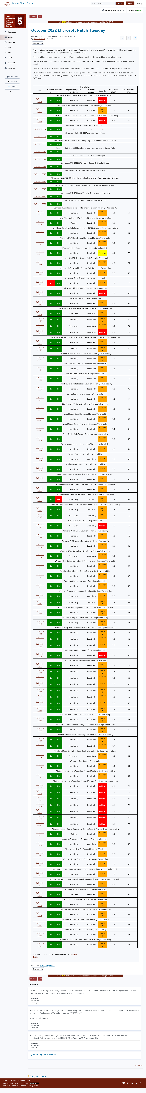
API (22, 1083)
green (139, 10)
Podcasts (11, 42)
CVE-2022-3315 (40, 174)
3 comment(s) (38, 43)
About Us (11, 68)
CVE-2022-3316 (40, 181)
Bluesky (14, 86)
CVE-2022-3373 (40, 204)
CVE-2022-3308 (40, 144)
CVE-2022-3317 (40, 189)
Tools (10, 57)
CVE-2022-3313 (40, 167)
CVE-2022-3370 (40, 196)
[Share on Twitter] (135, 38)
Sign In (130, 3)
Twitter (36, 957)
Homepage (12, 32)
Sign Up (139, 3)
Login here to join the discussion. (44, 1054)
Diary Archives (38, 1076)
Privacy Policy (33, 1086)
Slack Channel (13, 77)
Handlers (23, 1086)
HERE (63, 22)
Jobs (9, 47)
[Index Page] (7, 3)
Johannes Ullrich (39, 39)
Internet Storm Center (22, 3)
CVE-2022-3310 (40, 152)
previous (33, 16)
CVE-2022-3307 (40, 137)
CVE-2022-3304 (40, 129)
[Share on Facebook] (128, 38)
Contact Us (12, 63)
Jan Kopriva (120, 10)
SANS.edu (73, 954)
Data (9, 52)
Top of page (138, 1065)
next (40, 16)
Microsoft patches (47, 966)
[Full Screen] (122, 38)
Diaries (10, 37)
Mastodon (14, 81)
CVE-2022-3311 (40, 159)
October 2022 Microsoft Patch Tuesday (68, 30)
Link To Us (6, 1086)
